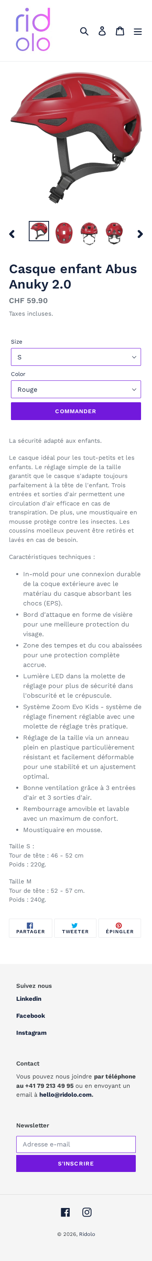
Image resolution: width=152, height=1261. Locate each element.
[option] (38, 231)
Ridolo (87, 1234)
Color (18, 374)
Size (16, 341)
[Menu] (138, 30)
